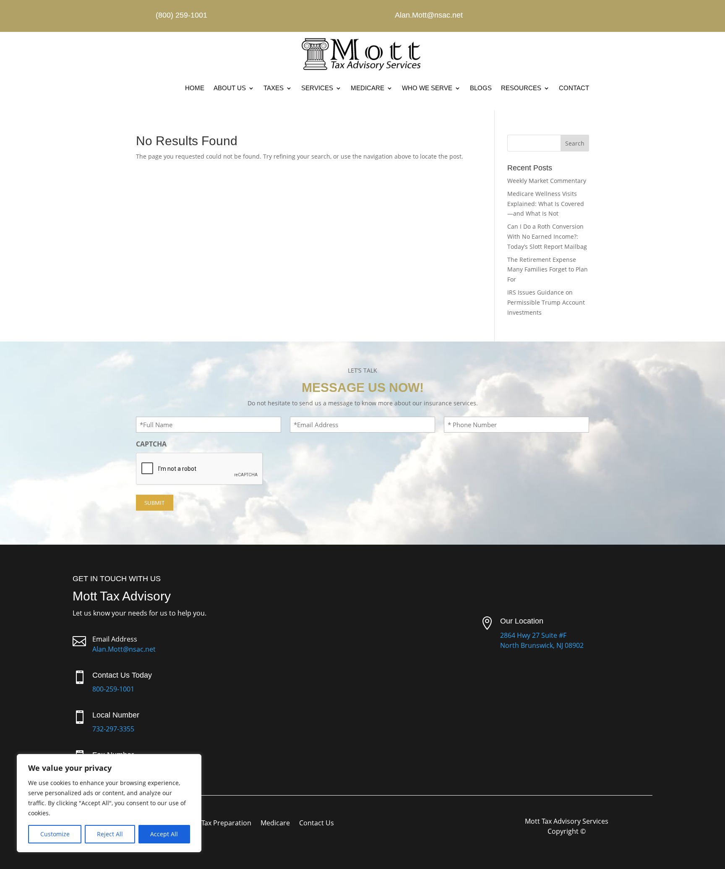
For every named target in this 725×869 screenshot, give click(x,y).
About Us (230, 87)
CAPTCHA (151, 444)
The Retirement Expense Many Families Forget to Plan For (547, 270)
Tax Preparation (226, 823)
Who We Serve (427, 87)
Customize (55, 834)
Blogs (481, 87)
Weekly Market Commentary (546, 181)
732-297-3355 (113, 728)
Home (194, 87)
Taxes (273, 87)
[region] (109, 803)
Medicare (367, 87)
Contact (574, 87)
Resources (521, 87)
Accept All (164, 834)
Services (317, 87)
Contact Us (316, 823)
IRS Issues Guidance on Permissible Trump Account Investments (546, 302)
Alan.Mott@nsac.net (124, 649)
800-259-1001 (113, 689)
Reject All (110, 834)
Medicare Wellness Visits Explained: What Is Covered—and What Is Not (545, 204)
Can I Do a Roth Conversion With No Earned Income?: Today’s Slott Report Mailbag (547, 236)
